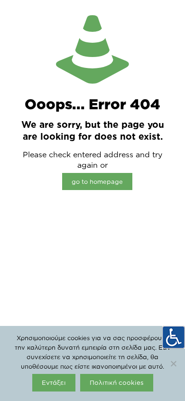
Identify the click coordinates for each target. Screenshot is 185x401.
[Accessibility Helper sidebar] (173, 337)
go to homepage (97, 181)
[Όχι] (173, 363)
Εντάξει (54, 382)
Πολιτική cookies (117, 382)
